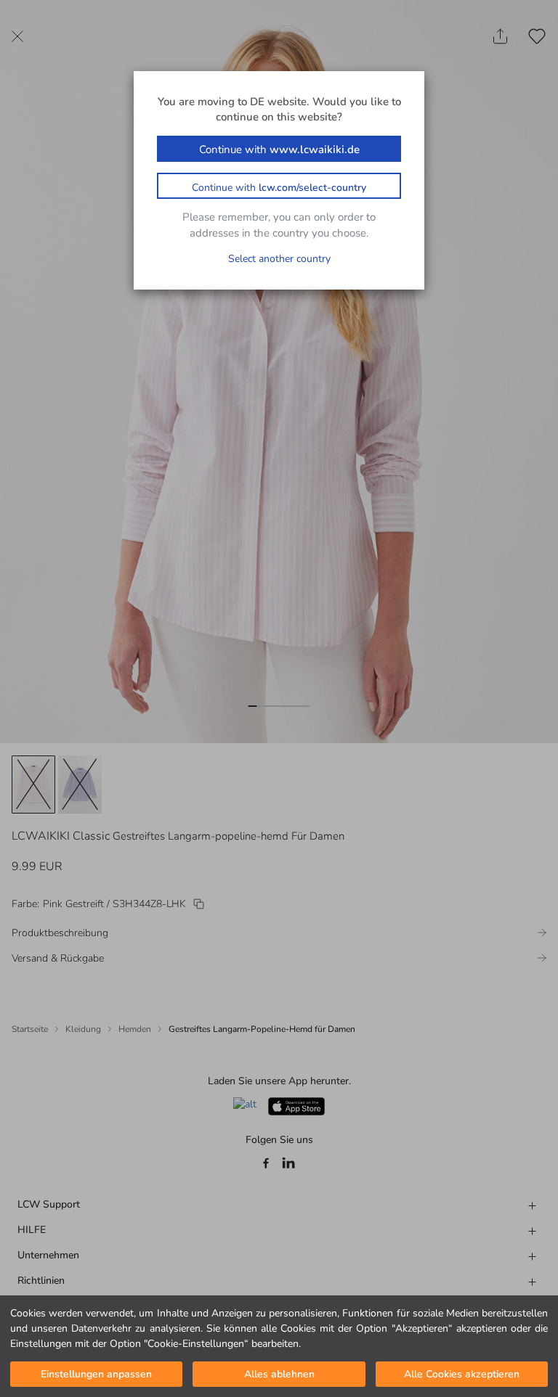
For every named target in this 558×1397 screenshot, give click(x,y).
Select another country (279, 259)
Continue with (279, 149)
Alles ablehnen (279, 1374)
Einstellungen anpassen (96, 1374)
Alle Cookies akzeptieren (461, 1374)
